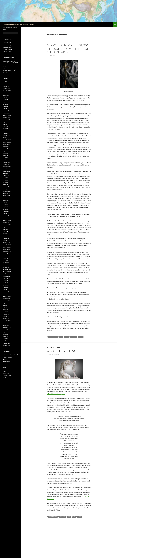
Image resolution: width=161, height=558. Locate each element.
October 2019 (6, 249)
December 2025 (7, 90)
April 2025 (5, 104)
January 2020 (6, 242)
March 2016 (6, 341)
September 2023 (7, 146)
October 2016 (6, 325)
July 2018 (5, 278)
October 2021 (6, 195)
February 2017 (6, 316)
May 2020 (5, 233)
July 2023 (5, 151)
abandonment (53, 336)
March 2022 (6, 184)
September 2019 (7, 251)
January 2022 (6, 189)
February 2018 (6, 289)
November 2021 (7, 193)
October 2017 (6, 298)
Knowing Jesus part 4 (8, 51)
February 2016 (6, 343)
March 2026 (6, 84)
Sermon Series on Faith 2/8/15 (10, 62)
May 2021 (5, 207)
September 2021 (7, 198)
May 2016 (5, 336)
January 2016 (6, 345)
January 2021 (6, 215)
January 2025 (6, 111)
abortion (62, 516)
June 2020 (5, 231)
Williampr (5, 69)
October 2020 (6, 222)
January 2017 (6, 318)
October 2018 (6, 274)
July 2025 (5, 97)
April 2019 (5, 260)
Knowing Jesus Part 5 (8, 49)
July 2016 (5, 332)
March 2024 (6, 133)
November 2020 (7, 220)
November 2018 (7, 271)
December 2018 (7, 269)
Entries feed (6, 373)
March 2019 (6, 262)
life (74, 516)
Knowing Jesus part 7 (8, 45)
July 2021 (5, 202)
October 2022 (6, 171)
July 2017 (5, 305)
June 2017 (5, 307)
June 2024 (5, 126)
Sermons (50, 42)
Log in (4, 371)
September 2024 (7, 119)
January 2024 (6, 137)
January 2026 (6, 88)
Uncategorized (6, 361)
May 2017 (5, 309)
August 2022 (6, 175)
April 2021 (5, 209)
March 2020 (6, 238)
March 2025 (6, 106)
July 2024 (5, 124)
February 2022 (6, 186)
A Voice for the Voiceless (67, 351)
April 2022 (5, 182)
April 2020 (5, 236)
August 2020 (6, 227)
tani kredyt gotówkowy (8, 61)
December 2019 (7, 245)
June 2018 (5, 280)
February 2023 (6, 162)
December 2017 (7, 294)
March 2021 (6, 211)
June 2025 (5, 99)
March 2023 (6, 160)
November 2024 (7, 115)
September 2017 (7, 300)
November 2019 (7, 247)
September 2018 (7, 276)
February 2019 (6, 265)
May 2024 (5, 128)
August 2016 (6, 329)
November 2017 (7, 296)
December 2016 (7, 320)
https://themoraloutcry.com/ (56, 394)
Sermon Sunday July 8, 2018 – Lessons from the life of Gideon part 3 (68, 48)
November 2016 (7, 323)
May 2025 (5, 102)
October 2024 (6, 117)
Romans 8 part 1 (7, 42)
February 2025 (6, 108)
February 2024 (6, 135)
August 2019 (6, 253)
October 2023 (6, 144)
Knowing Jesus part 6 (8, 47)
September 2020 (7, 224)
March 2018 (6, 287)
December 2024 (7, 113)
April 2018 (5, 285)
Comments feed (7, 375)
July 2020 (5, 229)
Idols (66, 336)
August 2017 (6, 303)
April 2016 (5, 338)
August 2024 (6, 122)
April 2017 (5, 312)
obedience (73, 336)
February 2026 (6, 86)
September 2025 (7, 93)
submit (80, 516)
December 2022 (7, 166)
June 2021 (5, 204)
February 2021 (6, 213)
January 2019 (6, 267)
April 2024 (5, 131)
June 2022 (5, 178)
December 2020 (7, 218)
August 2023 (6, 148)
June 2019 (5, 256)
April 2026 (5, 81)
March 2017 (6, 314)
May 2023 (5, 155)
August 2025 (6, 95)
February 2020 (6, 240)
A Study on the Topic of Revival (10, 355)
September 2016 (7, 327)
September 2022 (7, 173)
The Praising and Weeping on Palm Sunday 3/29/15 (10, 70)
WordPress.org (7, 377)
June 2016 (5, 334)
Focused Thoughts (53, 347)
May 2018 (5, 283)
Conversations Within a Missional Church (18, 25)
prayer (81, 336)
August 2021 (6, 200)
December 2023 (7, 140)
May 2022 (5, 180)
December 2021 (7, 191)
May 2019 (5, 258)
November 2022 (7, 169)
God (61, 336)
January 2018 (6, 291)
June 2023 (5, 153)
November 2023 (7, 142)
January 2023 (6, 164)
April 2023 (5, 157)
